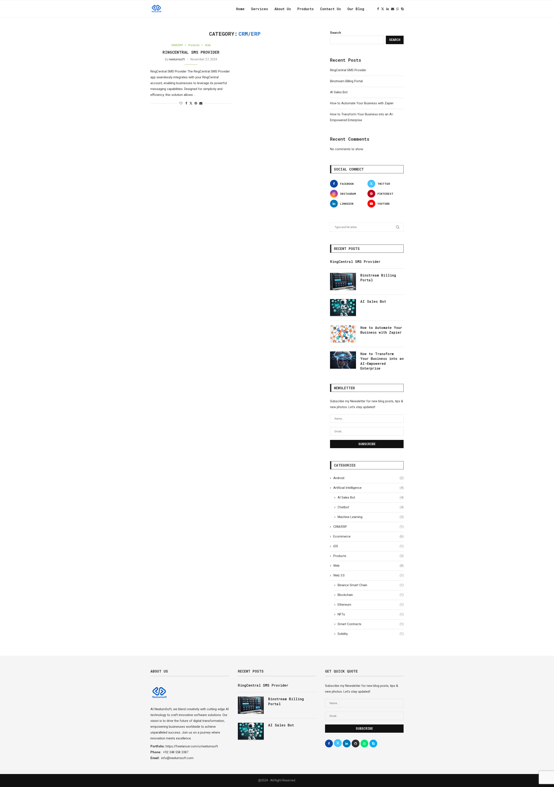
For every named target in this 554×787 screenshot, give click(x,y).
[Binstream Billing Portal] (343, 281)
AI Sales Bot (339, 92)
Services (259, 8)
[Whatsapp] (397, 9)
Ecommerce (368, 536)
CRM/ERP (368, 527)
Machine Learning (371, 517)
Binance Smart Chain (371, 585)
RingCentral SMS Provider (191, 52)
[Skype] (402, 9)
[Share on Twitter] (190, 103)
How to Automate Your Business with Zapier (362, 103)
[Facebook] (378, 9)
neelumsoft (177, 59)
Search (335, 33)
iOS (368, 546)
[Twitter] (382, 9)
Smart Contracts (371, 624)
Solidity (371, 634)
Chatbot (371, 507)
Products (305, 8)
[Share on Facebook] (186, 103)
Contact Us (330, 8)
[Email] (392, 9)
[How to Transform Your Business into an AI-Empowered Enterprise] (343, 360)
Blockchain (371, 595)
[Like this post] (180, 103)
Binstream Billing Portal (346, 81)
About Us (282, 8)
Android (368, 478)
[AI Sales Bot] (343, 307)
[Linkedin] (387, 9)
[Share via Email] (200, 103)
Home (240, 8)
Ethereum (371, 605)
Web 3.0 (368, 575)
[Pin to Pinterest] (196, 103)
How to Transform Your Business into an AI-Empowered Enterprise (382, 360)
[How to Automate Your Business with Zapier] (343, 334)
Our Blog (355, 8)
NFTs (371, 614)
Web (368, 566)
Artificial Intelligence (368, 488)
